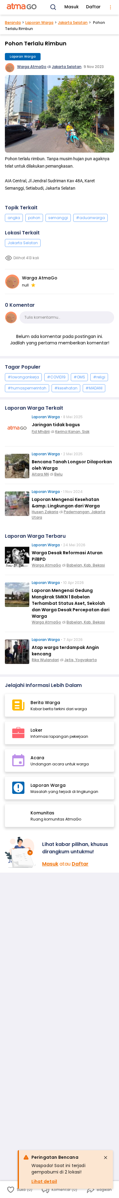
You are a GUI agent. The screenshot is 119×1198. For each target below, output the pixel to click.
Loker (36, 730)
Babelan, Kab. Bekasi (86, 565)
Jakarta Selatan (73, 22)
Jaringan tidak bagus (56, 425)
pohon (34, 217)
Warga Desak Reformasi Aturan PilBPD (67, 556)
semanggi (58, 217)
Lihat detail (44, 1181)
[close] (105, 1157)
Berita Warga (45, 702)
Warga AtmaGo (31, 66)
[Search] (53, 7)
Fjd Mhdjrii (41, 431)
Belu (58, 474)
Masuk (71, 7)
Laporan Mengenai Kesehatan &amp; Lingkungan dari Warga (66, 502)
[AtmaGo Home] (22, 7)
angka (14, 217)
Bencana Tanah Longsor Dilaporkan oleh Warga (72, 465)
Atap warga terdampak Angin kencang (65, 650)
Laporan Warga (39, 22)
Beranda (13, 22)
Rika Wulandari (45, 659)
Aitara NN (40, 474)
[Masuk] (21, 852)
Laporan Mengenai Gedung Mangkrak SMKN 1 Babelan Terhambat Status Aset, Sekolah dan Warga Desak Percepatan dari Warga (71, 603)
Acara (37, 758)
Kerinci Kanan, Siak (72, 431)
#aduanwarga (90, 217)
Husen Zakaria (45, 511)
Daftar (93, 7)
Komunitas (42, 813)
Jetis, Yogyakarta (80, 659)
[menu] (110, 7)
